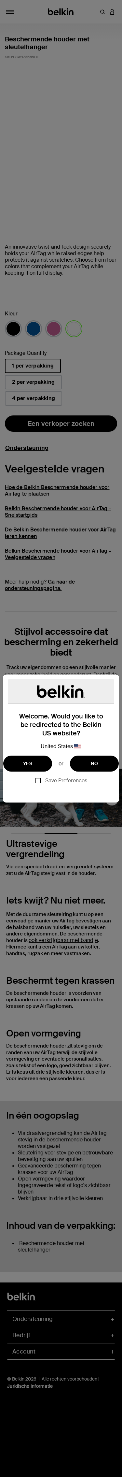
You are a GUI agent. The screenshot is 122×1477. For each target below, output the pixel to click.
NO (94, 763)
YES (27, 763)
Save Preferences (66, 780)
